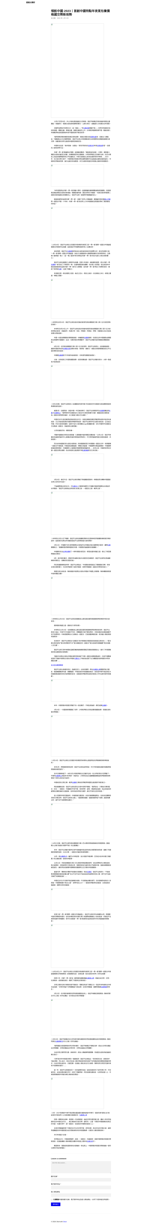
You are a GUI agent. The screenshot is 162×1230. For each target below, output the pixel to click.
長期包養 (93, 137)
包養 (60, 269)
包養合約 (91, 145)
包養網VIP (63, 856)
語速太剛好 (30, 2)
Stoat (65, 1221)
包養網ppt (57, 413)
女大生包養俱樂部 (57, 665)
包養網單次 (59, 1041)
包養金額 (100, 145)
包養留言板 (66, 348)
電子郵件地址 (56, 1184)
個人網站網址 (55, 1192)
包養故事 (86, 128)
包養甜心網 (96, 669)
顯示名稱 (54, 1176)
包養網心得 (83, 1115)
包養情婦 (85, 450)
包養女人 (75, 486)
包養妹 (89, 872)
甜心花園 (107, 199)
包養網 (70, 251)
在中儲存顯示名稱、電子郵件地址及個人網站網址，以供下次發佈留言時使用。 (81, 1199)
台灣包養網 (66, 551)
